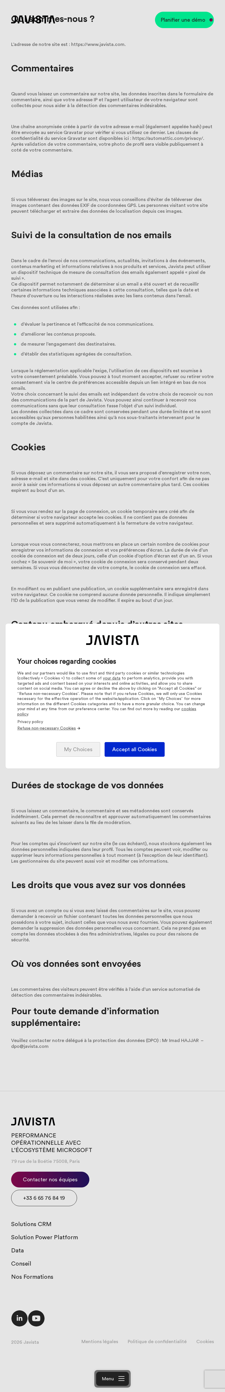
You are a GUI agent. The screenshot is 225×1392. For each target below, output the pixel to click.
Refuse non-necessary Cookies (46, 728)
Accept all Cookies (134, 749)
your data (111, 678)
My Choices (78, 749)
